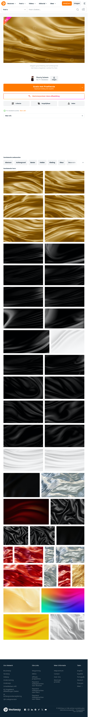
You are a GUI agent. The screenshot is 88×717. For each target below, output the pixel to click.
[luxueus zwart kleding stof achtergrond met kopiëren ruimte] (23, 387)
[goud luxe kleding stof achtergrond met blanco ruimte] (64, 205)
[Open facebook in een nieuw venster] (25, 709)
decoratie (71, 161)
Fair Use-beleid (76, 710)
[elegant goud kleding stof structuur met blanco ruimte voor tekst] (23, 205)
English (78, 670)
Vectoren (10, 3)
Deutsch (78, 679)
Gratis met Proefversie (44, 87)
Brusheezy (7, 670)
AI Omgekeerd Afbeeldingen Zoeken (11, 689)
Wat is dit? (23, 111)
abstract (8, 161)
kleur (62, 161)
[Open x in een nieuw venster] (42, 709)
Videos (31, 3)
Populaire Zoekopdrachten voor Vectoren (38, 683)
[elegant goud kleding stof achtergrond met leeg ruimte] (23, 229)
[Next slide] (79, 161)
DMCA (34, 673)
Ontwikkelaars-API (10, 685)
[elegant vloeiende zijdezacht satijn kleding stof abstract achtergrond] (62, 484)
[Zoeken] (77, 9)
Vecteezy (6, 673)
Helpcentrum (58, 670)
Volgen (54, 80)
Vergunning (36, 670)
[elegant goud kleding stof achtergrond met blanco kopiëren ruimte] (64, 181)
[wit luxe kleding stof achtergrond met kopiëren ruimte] (67, 340)
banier (32, 161)
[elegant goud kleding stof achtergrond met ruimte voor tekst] (64, 229)
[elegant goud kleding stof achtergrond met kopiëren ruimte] (23, 181)
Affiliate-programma (36, 677)
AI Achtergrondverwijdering (12, 694)
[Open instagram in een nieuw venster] (28, 709)
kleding (52, 161)
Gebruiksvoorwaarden (65, 709)
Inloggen (77, 3)
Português (79, 676)
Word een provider (57, 680)
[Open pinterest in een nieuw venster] (35, 709)
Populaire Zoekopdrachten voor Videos (38, 696)
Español (78, 673)
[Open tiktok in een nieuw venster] (39, 709)
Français (79, 682)
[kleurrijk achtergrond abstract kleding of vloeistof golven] (62, 599)
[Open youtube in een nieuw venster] (46, 709)
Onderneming (8, 679)
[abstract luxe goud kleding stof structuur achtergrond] (21, 599)
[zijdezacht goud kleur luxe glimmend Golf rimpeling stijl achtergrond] (78, 575)
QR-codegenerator (10, 698)
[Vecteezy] (3, 3)
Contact (56, 673)
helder (42, 161)
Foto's (21, 3)
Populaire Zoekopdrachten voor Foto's (38, 689)
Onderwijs (7, 682)
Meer (52, 3)
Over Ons (57, 676)
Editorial (42, 3)
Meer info (8, 115)
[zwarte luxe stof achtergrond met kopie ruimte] (23, 253)
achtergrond (21, 161)
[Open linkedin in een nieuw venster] (32, 709)
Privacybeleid (78, 709)
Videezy (6, 676)
